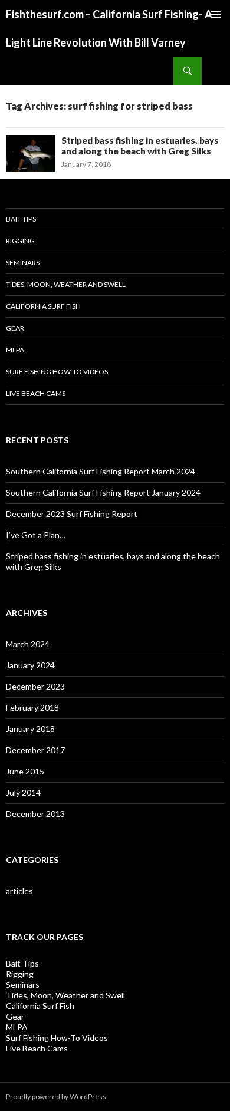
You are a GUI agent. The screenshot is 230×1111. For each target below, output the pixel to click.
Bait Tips (21, 219)
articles (19, 891)
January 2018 (30, 729)
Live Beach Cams (35, 393)
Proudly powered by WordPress (56, 1096)
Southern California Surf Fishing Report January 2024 (103, 492)
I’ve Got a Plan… (35, 535)
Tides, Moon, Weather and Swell (66, 284)
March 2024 (28, 644)
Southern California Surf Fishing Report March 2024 (100, 471)
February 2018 (32, 708)
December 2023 (35, 686)
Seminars (23, 262)
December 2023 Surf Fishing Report (71, 514)
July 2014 (23, 792)
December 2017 (35, 750)
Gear (15, 328)
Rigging (20, 240)
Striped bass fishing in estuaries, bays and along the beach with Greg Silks (140, 145)
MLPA (15, 349)
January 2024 (30, 665)
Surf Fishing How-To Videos (57, 371)
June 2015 (25, 771)
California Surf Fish (43, 306)
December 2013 (35, 814)
